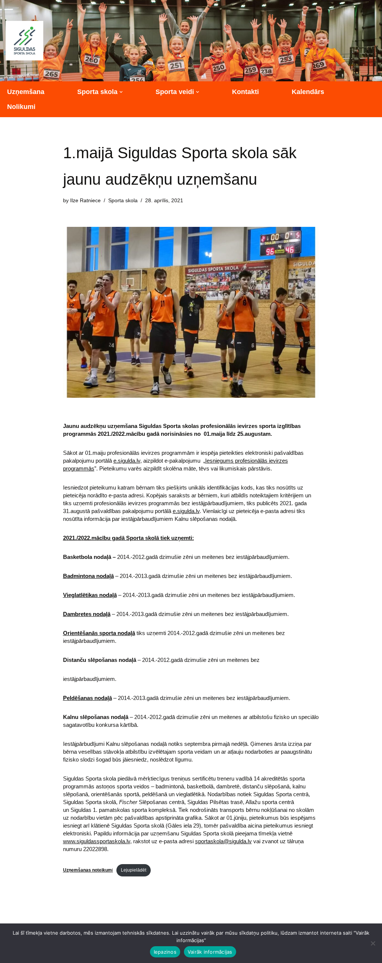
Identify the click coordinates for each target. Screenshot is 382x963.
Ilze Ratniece (85, 200)
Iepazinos (165, 952)
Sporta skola (123, 200)
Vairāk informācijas (210, 952)
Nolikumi (21, 106)
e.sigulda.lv (126, 460)
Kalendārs (308, 92)
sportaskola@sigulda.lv (223, 841)
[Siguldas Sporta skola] (24, 40)
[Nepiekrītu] (372, 943)
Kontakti (245, 92)
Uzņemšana (25, 92)
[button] (121, 92)
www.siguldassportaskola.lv (96, 841)
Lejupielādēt (133, 870)
